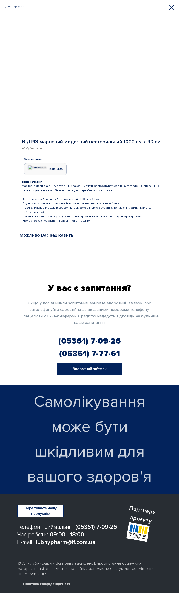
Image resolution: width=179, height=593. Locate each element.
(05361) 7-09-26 (89, 341)
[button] (89, 369)
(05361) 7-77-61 (89, 353)
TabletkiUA (55, 169)
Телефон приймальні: (44, 526)
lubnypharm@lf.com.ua (65, 542)
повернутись (16, 6)
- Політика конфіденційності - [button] (47, 584)
